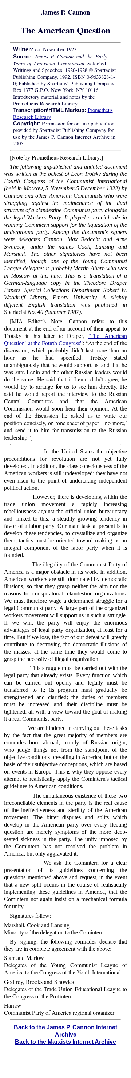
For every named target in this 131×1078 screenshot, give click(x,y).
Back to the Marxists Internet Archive (65, 1042)
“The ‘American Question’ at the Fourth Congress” (65, 339)
